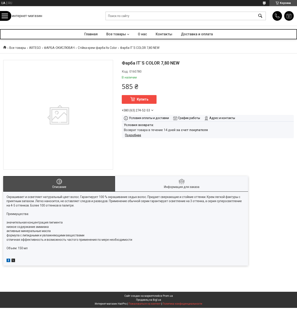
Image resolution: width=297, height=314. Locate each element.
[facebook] (8, 261)
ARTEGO (35, 47)
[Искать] (260, 16)
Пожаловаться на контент (144, 303)
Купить (142, 99)
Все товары (116, 34)
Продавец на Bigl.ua (148, 299)
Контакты (164, 34)
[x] (13, 261)
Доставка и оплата (197, 34)
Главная (91, 34)
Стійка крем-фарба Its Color (97, 47)
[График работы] (289, 16)
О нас (142, 34)
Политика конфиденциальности (182, 303)
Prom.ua (168, 295)
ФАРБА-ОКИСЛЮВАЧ (59, 47)
